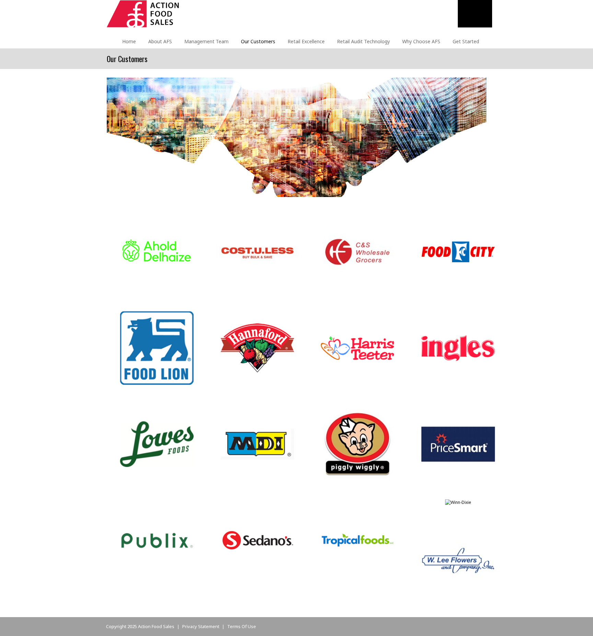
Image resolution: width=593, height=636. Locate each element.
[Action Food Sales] (143, 13)
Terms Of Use (241, 626)
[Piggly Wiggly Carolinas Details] (357, 444)
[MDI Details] (257, 444)
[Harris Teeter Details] (357, 347)
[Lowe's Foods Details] (157, 444)
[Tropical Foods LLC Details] (357, 540)
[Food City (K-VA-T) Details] (458, 251)
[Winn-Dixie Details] (458, 502)
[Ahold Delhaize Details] (157, 251)
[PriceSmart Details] (458, 444)
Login (485, 11)
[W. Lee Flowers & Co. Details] (458, 560)
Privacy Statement (200, 626)
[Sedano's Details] (257, 540)
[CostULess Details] (257, 251)
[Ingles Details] (458, 347)
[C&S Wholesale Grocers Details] (357, 251)
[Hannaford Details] (257, 347)
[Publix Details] (157, 540)
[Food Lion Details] (157, 347)
